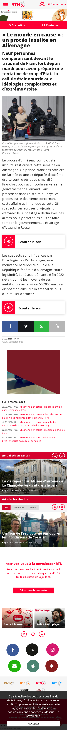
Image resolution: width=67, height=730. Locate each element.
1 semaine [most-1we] (19, 507)
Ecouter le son (29, 242)
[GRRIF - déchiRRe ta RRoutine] (25, 690)
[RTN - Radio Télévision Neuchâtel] (41, 683)
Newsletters (14, 666)
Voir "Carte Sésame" (17, 618)
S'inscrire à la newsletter (33, 590)
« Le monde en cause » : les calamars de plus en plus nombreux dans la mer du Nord (32, 416)
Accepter (33, 723)
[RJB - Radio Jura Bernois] (25, 683)
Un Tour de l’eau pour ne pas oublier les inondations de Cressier (31, 535)
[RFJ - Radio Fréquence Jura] (57, 683)
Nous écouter (58, 4)
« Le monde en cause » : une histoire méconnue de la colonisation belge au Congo (30, 424)
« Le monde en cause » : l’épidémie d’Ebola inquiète (33, 431)
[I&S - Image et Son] (41, 690)
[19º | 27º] (41, 0)
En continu (18, 25)
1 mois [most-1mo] (33, 507)
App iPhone (33, 666)
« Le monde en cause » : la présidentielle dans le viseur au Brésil (32, 408)
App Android (51, 666)
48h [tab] (6, 507)
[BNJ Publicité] (9, 683)
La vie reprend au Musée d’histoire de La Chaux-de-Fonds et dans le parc (32, 483)
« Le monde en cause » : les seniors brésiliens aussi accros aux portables (29, 439)
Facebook (12, 650)
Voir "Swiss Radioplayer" (49, 618)
